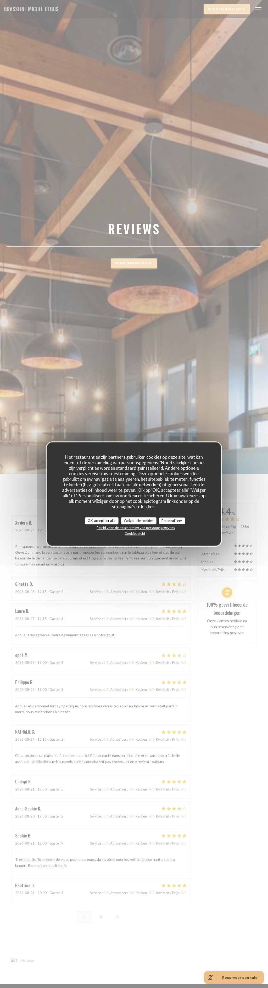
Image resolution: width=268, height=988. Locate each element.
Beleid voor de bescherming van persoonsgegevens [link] (136, 528)
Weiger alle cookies (138, 521)
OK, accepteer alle (101, 521)
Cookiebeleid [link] (135, 533)
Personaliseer (171, 521)
